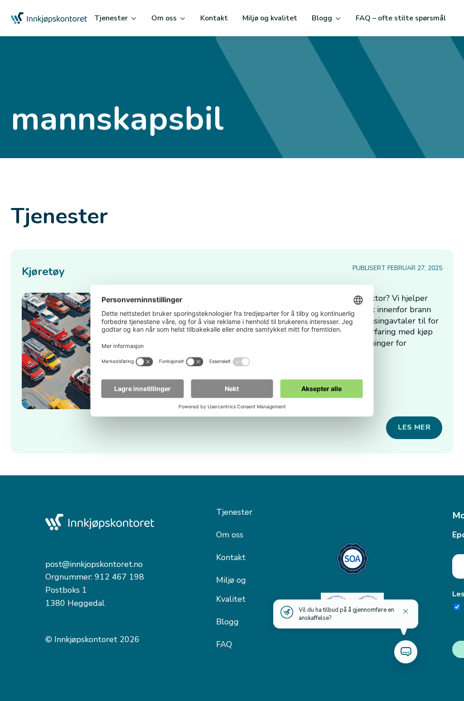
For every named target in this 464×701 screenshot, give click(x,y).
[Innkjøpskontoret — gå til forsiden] (49, 18)
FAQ (224, 644)
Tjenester (111, 18)
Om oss (164, 18)
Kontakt (214, 18)
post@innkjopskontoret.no (94, 564)
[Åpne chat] (405, 651)
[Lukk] (405, 611)
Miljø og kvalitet (269, 18)
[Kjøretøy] (80, 351)
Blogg (322, 18)
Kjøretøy (43, 271)
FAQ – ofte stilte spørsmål (401, 18)
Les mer (414, 427)
